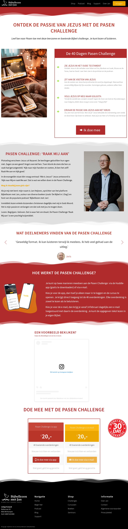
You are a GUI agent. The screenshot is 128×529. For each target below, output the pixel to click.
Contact (104, 504)
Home (37, 501)
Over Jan (104, 501)
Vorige (6, 242)
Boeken (71, 508)
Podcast (37, 508)
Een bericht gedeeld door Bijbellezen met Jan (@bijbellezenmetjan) (61, 398)
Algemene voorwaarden (111, 508)
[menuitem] (73, 3)
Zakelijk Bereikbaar (30, 526)
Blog (36, 512)
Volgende (122, 242)
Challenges (72, 501)
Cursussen (72, 504)
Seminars (72, 512)
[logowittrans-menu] (11, 3)
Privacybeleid (106, 512)
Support (37, 516)
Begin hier (38, 504)
